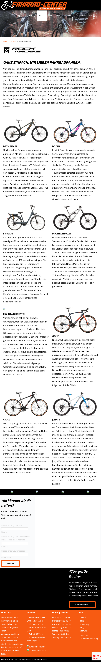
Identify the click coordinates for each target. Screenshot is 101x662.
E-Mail (4, 546)
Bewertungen (56, 15)
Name (4, 532)
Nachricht (6, 557)
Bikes (41, 15)
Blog (69, 15)
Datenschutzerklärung (89, 638)
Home (19, 15)
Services (30, 15)
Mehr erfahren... (82, 604)
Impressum (84, 635)
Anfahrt (93, 15)
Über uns (80, 15)
